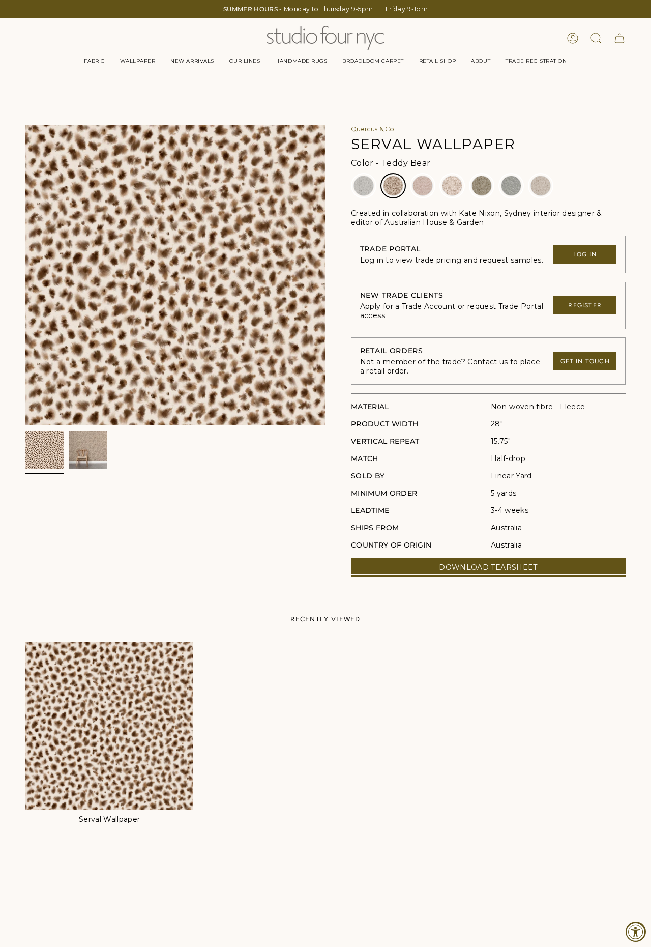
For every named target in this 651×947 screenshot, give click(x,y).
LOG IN (585, 254)
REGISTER (585, 305)
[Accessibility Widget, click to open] (636, 932)
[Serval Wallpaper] (109, 726)
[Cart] (619, 38)
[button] (94, 61)
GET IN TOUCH (585, 361)
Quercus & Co (372, 129)
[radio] (363, 185)
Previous (25, 275)
